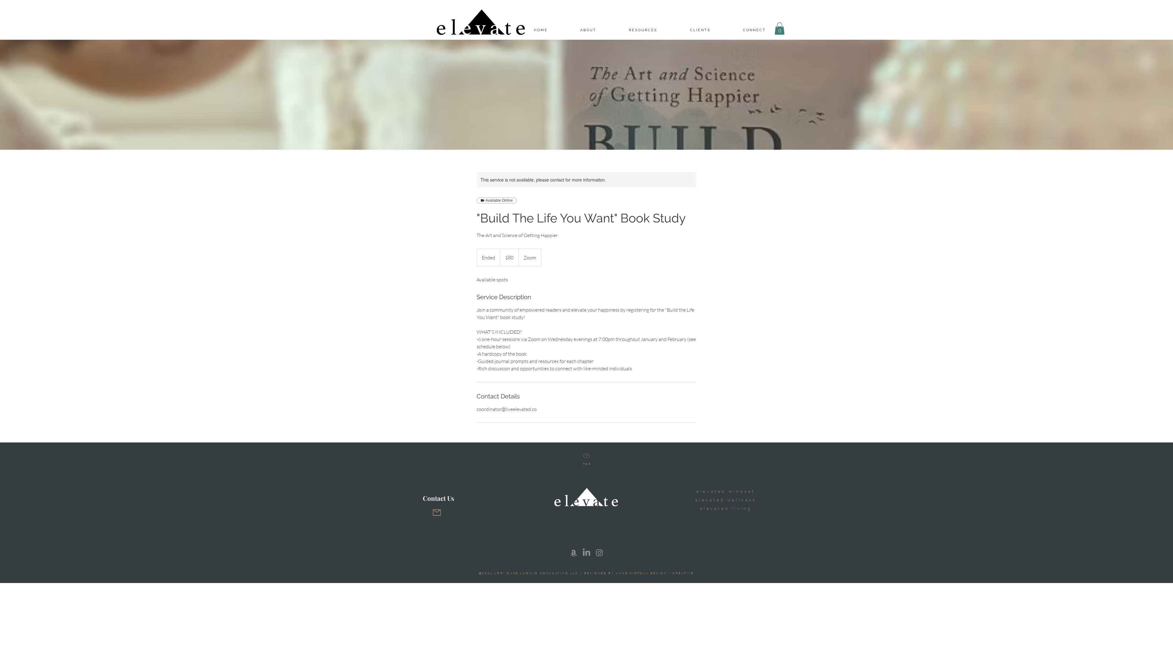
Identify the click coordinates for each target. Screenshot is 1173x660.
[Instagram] (599, 552)
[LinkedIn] (586, 552)
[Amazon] (573, 552)
